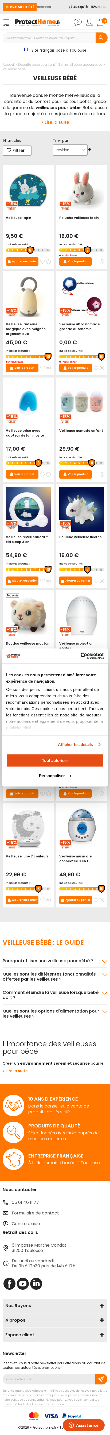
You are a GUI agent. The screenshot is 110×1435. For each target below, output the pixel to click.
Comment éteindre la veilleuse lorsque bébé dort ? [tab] (51, 995)
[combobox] (55, 37)
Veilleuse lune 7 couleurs (27, 856)
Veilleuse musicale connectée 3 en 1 (75, 858)
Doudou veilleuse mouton (27, 643)
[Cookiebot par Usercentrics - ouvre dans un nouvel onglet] (80, 656)
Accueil (9, 64)
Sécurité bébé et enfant (37, 64)
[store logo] (37, 22)
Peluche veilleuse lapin (79, 217)
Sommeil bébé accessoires (80, 64)
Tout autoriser (55, 760)
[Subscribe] (101, 1379)
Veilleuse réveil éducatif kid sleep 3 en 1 (27, 539)
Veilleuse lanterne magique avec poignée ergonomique (26, 329)
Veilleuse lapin (18, 217)
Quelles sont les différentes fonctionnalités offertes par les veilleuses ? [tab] (49, 976)
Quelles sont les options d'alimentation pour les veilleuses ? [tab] (51, 1013)
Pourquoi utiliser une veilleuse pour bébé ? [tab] (48, 961)
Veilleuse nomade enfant (81, 430)
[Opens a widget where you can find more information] (84, 1425)
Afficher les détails (75, 744)
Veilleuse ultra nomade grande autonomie (79, 326)
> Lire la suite (55, 122)
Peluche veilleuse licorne (80, 537)
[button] (42, 261)
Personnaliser (52, 775)
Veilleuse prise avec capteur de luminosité (25, 433)
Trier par (60, 140)
